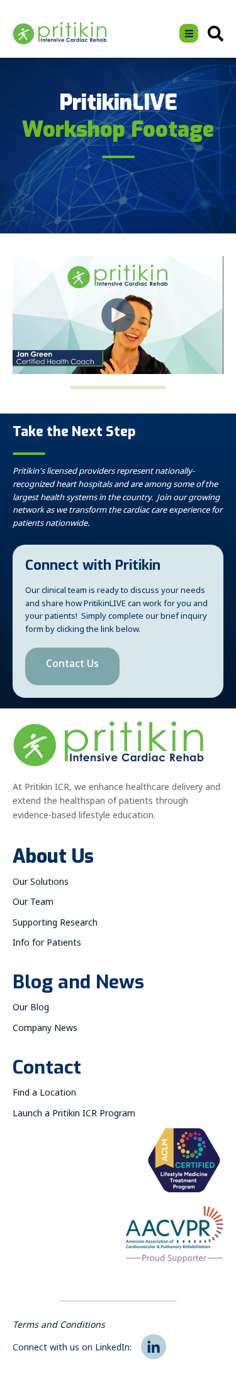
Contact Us (72, 666)
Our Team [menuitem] (33, 904)
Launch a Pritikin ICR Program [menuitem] (74, 1115)
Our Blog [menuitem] (31, 1009)
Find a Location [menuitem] (44, 1095)
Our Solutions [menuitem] (41, 884)
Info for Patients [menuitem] (47, 945)
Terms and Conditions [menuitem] (59, 1327)
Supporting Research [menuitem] (55, 925)
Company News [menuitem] (45, 1030)
